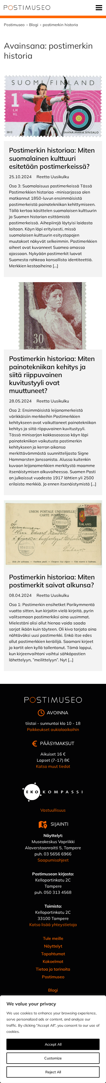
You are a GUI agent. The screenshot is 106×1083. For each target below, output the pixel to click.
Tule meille (53, 938)
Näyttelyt (53, 946)
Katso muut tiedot (53, 766)
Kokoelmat (53, 961)
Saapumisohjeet (53, 860)
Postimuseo (53, 976)
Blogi (53, 990)
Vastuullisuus (53, 810)
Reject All (53, 1072)
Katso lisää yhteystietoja (53, 924)
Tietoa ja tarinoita (53, 969)
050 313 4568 (58, 892)
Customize (53, 1058)
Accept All (53, 1044)
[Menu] (99, 7)
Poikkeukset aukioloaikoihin (53, 729)
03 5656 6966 (58, 853)
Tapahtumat (53, 953)
